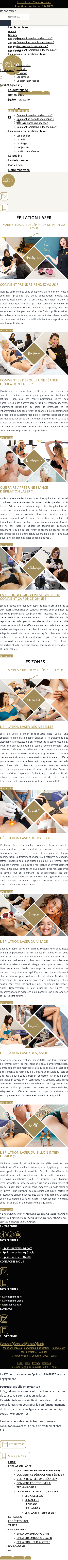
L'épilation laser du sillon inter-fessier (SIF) (29, 1154)
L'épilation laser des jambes (25, 1053)
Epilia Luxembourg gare (17, 1248)
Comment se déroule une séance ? (35, 42)
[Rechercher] (5, 23)
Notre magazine (19, 99)
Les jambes (23, 76)
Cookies (43, 1351)
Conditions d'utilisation (37, 1347)
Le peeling (15, 85)
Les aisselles (24, 65)
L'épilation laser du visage (24, 941)
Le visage (22, 73)
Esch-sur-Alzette (11, 1304)
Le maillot (22, 69)
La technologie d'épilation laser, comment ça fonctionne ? (30, 596)
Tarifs (12, 1525)
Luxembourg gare (12, 1296)
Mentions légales (12, 1347)
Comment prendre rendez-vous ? (34, 38)
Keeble (24, 1355)
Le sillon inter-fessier (28, 80)
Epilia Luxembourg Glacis (18, 1252)
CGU (27, 1362)
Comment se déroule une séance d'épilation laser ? (29, 382)
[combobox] (14, 17)
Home (12, 1462)
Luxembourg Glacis (12, 1300)
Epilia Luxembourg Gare (33, 1533)
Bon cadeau (16, 94)
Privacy (36, 1362)
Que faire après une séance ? (32, 46)
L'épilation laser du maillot (25, 838)
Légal (20, 1362)
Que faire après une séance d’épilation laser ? (24, 489)
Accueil (12, 31)
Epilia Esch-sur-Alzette (16, 1257)
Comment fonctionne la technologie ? (36, 49)
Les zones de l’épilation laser (27, 54)
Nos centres (14, 38)
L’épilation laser (18, 27)
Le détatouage (18, 90)
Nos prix (12, 35)
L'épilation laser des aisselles (26, 726)
